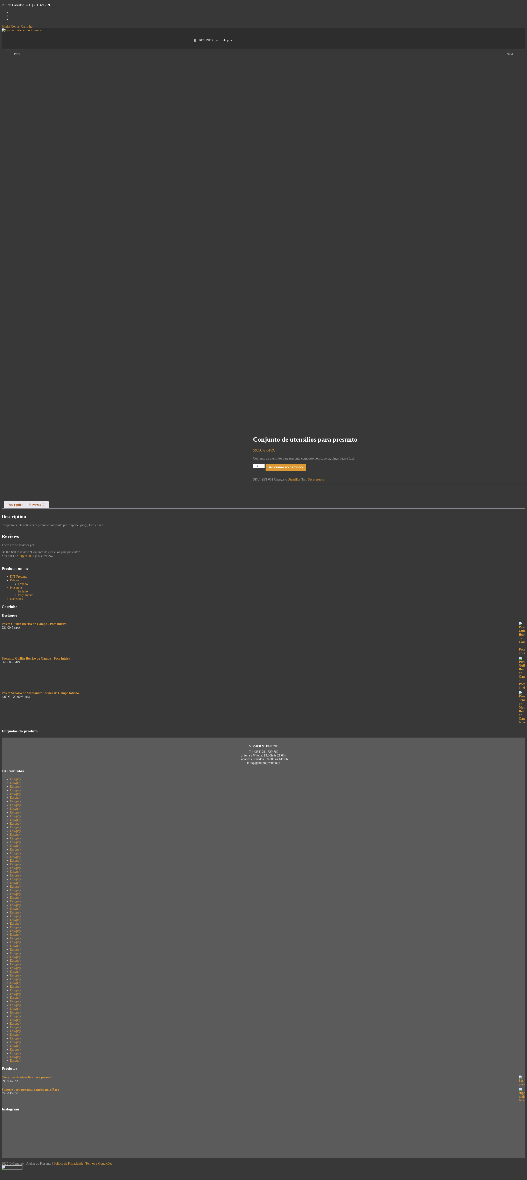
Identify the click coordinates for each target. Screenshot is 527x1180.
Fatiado (23, 584)
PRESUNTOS (206, 40)
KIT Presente (18, 576)
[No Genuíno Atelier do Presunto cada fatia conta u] (88, 1150)
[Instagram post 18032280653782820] (263, 1148)
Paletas (14, 580)
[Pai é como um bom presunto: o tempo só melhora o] (438, 1127)
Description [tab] (15, 504)
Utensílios (294, 479)
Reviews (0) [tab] (37, 504)
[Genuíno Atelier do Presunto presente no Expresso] (438, 1148)
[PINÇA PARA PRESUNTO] (520, 55)
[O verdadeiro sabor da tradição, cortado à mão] (263, 1121)
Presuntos (16, 587)
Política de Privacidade (68, 1163)
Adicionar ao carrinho (286, 467)
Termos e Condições (98, 1163)
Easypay (15, 779)
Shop (226, 40)
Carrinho (27, 26)
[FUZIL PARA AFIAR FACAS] (7, 55)
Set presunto (316, 479)
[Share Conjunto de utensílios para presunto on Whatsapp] (276, 488)
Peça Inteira (25, 595)
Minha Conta (10, 26)
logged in (25, 555)
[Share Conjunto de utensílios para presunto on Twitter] (263, 488)
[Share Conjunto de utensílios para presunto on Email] (269, 488)
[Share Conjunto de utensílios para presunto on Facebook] (256, 488)
